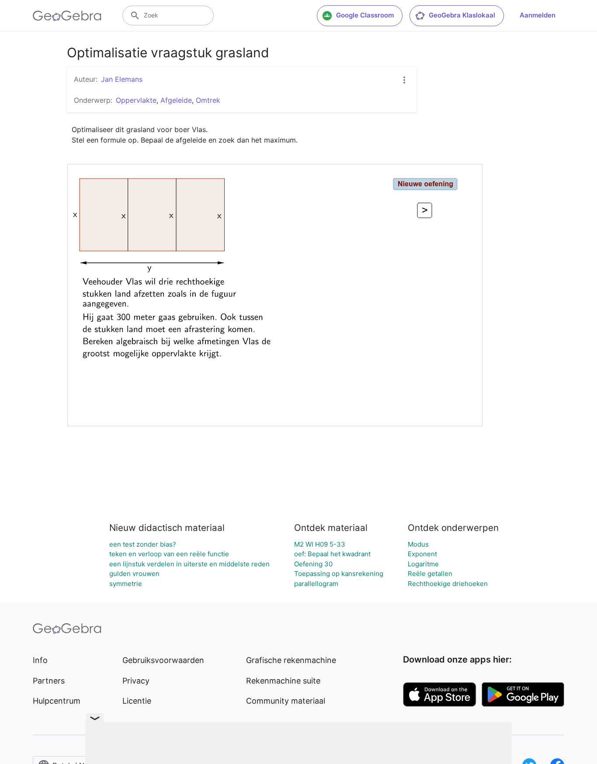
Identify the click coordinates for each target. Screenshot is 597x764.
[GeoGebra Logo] (67, 15)
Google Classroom (365, 15)
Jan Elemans (121, 79)
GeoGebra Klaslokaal (462, 15)
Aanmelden (537, 15)
